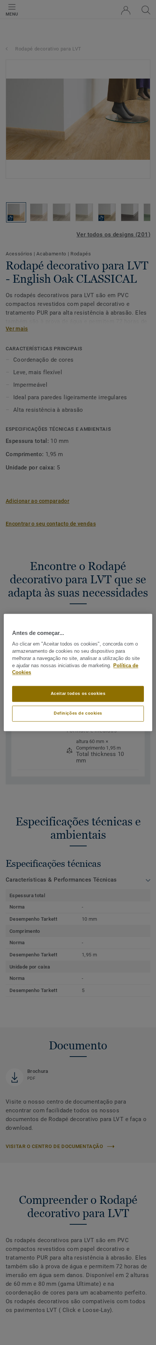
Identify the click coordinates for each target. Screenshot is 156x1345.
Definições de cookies (78, 713)
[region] (78, 672)
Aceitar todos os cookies (78, 693)
